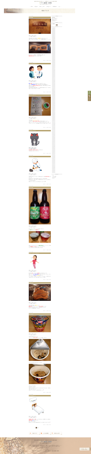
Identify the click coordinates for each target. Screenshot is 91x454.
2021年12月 (53, 78)
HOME (32, 6)
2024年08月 (53, 49)
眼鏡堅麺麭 (31, 17)
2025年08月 (53, 38)
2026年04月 (53, 31)
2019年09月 (53, 102)
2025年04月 (53, 42)
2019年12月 (53, 99)
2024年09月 (53, 48)
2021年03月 (53, 86)
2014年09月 (53, 156)
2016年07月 (53, 136)
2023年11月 (53, 57)
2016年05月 (53, 138)
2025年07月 (53, 39)
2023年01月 (53, 66)
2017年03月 (53, 129)
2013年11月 (53, 165)
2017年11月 (53, 122)
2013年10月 (53, 166)
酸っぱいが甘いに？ (32, 95)
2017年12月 (53, 121)
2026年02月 (53, 33)
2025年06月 (53, 40)
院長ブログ (53, 446)
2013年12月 (53, 164)
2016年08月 (53, 135)
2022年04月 (53, 74)
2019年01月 (53, 109)
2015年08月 (53, 146)
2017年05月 (53, 127)
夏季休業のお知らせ (32, 130)
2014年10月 (53, 155)
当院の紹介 (33, 445)
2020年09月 (53, 91)
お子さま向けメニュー (45, 446)
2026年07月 (53, 28)
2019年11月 (53, 100)
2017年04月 (53, 128)
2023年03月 (53, 64)
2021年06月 (53, 83)
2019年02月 (53, 108)
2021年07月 (53, 82)
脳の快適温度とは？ (32, 395)
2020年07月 (53, 93)
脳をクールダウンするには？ (34, 253)
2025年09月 (53, 37)
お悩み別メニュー (58, 445)
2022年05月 (53, 73)
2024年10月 (53, 47)
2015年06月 (53, 148)
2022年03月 (53, 75)
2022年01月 (53, 77)
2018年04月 (53, 117)
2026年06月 (53, 29)
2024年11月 (53, 46)
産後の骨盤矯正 (33, 446)
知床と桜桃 (31, 187)
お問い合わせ (45, 447)
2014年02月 (53, 162)
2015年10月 (53, 144)
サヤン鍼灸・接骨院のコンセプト (40, 445)
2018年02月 (53, 119)
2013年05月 (53, 170)
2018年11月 (53, 111)
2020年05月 (53, 95)
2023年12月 (53, 56)
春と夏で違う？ (32, 156)
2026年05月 (53, 30)
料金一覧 (50, 446)
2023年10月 (53, 58)
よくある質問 (41, 447)
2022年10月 (53, 69)
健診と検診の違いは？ (33, 63)
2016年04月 (53, 139)
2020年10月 (53, 90)
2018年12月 (53, 110)
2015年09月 (53, 145)
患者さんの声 (58, 446)
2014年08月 (53, 157)
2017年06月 (53, 126)
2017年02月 (53, 130)
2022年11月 (53, 68)
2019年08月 (53, 103)
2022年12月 (53, 67)
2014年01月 (53, 163)
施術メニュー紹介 (48, 445)
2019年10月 (53, 101)
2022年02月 (53, 76)
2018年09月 (53, 113)
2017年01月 (53, 131)
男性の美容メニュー (38, 446)
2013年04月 (53, 171)
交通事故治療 (55, 6)
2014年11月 (53, 154)
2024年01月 (53, 55)
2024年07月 (53, 50)
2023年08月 (53, 60)
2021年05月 (53, 84)
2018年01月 (53, 120)
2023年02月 (53, 65)
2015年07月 (53, 147)
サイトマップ (50, 447)
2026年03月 (53, 32)
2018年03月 (53, 118)
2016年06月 (53, 137)
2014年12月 (53, 153)
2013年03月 (53, 172)
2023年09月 (53, 59)
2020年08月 (53, 92)
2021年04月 (53, 85)
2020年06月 (53, 94)
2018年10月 (53, 112)
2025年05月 (53, 41)
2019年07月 (53, 104)
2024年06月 (53, 51)
